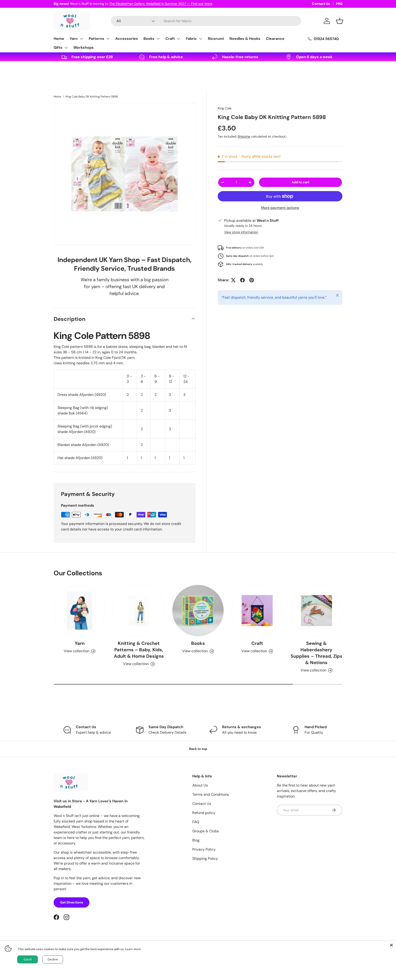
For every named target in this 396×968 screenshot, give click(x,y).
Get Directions (71, 902)
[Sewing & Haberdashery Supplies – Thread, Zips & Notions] (316, 610)
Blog (196, 840)
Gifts (58, 47)
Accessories (126, 38)
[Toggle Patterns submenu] (108, 38)
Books (148, 38)
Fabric (191, 38)
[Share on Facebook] (242, 280)
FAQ (339, 4)
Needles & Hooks (244, 38)
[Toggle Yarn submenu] (81, 38)
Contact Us (321, 4)
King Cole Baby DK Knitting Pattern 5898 (92, 96)
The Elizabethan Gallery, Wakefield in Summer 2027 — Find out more (160, 4)
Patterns (96, 38)
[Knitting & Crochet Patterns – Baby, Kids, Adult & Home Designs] (138, 610)
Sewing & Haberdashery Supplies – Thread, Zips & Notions (316, 652)
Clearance (275, 38)
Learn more (133, 949)
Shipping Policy (205, 858)
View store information (241, 232)
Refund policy (203, 812)
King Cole (224, 108)
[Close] (391, 945)
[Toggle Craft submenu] (178, 38)
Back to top (198, 749)
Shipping (243, 136)
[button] (340, 21)
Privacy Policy (204, 849)
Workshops (83, 47)
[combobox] (206, 21)
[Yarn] (79, 610)
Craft (170, 38)
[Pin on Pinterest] (251, 280)
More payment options (280, 207)
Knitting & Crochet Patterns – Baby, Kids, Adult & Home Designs (139, 649)
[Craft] (257, 610)
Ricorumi (216, 38)
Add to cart (300, 182)
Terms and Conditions (210, 794)
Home (59, 38)
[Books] (198, 610)
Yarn (74, 38)
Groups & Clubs (205, 831)
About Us (200, 785)
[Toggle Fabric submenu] (200, 38)
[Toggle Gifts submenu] (66, 47)
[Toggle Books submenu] (158, 38)
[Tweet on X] (233, 280)
